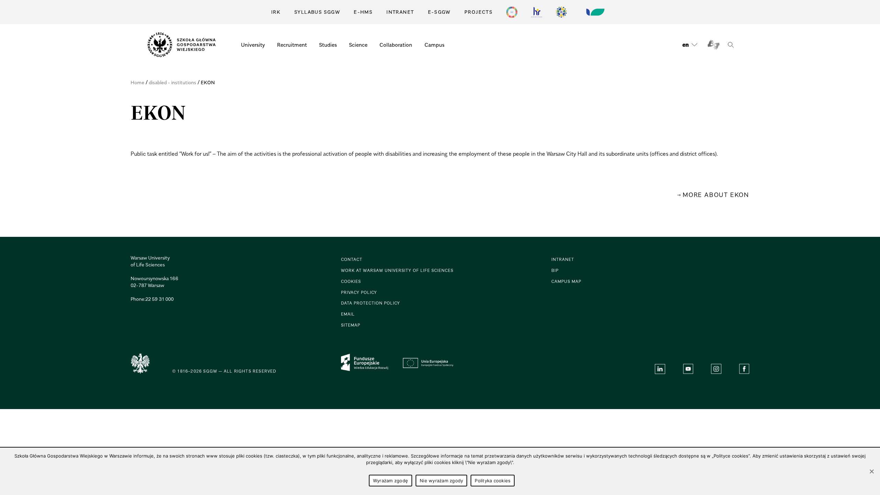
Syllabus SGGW (317, 12)
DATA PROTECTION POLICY (370, 303)
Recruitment (292, 45)
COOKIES (351, 281)
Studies (328, 45)
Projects (478, 12)
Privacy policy (359, 292)
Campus (434, 45)
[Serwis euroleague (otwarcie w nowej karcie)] (561, 12)
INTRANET (400, 12)
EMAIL (348, 314)
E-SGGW (439, 12)
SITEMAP (350, 325)
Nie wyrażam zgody (441, 480)
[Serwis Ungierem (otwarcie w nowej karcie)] (595, 12)
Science (358, 45)
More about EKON (716, 194)
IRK (275, 12)
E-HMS (363, 12)
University (253, 45)
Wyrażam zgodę (390, 480)
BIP (555, 270)
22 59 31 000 (159, 299)
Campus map (566, 281)
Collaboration (396, 45)
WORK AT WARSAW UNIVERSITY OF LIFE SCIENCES (397, 270)
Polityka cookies (492, 480)
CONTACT (351, 259)
